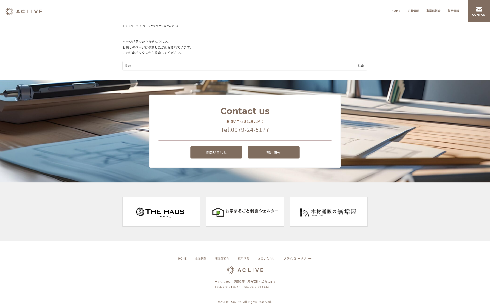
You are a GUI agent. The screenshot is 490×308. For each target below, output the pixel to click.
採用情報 (243, 258)
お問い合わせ (266, 258)
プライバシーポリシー (297, 258)
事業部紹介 (222, 258)
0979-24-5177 (250, 129)
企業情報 (201, 258)
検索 (361, 65)
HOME (182, 258)
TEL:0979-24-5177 (227, 286)
